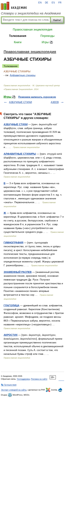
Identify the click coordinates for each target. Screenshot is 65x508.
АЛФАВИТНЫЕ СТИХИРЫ (20, 153)
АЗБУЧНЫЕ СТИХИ (20, 102)
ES (53, 2)
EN (40, 2)
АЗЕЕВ (55, 102)
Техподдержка (23, 379)
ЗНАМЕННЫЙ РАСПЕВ (18, 272)
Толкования (17, 35)
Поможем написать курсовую (37, 96)
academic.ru (14, 6)
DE (46, 2)
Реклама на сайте (39, 379)
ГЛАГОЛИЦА (11, 305)
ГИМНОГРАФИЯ (13, 242)
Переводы (47, 35)
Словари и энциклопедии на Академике (31, 13)
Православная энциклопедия (32, 29)
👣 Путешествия (8, 385)
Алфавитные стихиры (22, 75)
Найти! (57, 20)
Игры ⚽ (47, 42)
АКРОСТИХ (11, 334)
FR (59, 2)
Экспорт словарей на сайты (14, 390)
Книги (17, 42)
